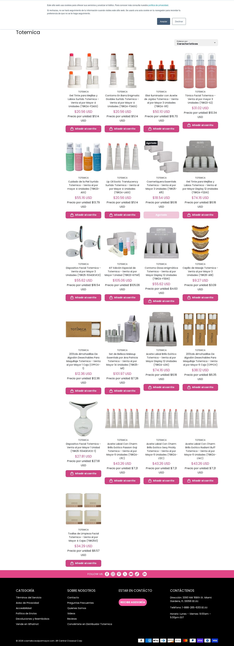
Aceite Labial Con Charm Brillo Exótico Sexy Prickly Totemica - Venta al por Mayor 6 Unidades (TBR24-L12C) (161, 451)
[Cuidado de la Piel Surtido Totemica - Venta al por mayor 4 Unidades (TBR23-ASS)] (83, 157)
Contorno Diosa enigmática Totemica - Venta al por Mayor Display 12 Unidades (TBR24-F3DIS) (161, 273)
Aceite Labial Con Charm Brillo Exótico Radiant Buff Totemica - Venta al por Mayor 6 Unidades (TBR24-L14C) (200, 451)
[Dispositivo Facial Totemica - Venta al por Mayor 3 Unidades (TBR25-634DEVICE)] (83, 243)
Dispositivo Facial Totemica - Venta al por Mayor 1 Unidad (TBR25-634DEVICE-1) (83, 447)
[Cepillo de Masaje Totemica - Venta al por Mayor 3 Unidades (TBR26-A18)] (200, 243)
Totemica (83, 91)
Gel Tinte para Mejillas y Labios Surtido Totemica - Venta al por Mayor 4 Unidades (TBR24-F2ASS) (83, 101)
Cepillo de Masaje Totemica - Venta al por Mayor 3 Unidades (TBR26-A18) (200, 271)
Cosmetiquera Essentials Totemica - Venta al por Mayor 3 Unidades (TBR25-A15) (161, 187)
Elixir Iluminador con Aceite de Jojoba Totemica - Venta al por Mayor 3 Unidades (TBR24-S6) (161, 101)
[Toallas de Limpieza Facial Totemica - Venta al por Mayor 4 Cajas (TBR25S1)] (83, 509)
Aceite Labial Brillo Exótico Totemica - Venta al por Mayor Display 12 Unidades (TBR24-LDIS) (161, 359)
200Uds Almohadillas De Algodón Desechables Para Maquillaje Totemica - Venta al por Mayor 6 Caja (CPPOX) (200, 359)
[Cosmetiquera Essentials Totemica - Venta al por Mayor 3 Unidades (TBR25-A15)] (161, 157)
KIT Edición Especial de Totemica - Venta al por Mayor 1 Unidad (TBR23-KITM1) (122, 271)
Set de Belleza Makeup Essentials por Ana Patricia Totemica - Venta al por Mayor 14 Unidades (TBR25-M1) (122, 361)
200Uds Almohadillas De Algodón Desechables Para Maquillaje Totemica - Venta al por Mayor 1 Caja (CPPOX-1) (83, 361)
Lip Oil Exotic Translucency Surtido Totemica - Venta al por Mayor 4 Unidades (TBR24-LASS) (122, 187)
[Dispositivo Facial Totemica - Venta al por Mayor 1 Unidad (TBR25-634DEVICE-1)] (83, 419)
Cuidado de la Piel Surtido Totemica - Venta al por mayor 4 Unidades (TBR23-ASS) (83, 187)
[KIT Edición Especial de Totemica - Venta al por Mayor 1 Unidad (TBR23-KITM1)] (122, 243)
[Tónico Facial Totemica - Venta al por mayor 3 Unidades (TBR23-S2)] (200, 70)
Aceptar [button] (163, 21)
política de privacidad (158, 5)
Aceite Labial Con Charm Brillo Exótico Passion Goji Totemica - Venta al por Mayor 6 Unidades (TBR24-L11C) (122, 451)
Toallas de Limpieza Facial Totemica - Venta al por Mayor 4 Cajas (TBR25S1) (83, 537)
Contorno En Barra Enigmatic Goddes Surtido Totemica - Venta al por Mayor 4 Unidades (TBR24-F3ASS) (122, 101)
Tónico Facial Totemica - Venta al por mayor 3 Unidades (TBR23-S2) (200, 99)
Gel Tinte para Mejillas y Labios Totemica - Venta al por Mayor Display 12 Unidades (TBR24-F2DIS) (200, 187)
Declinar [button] (179, 21)
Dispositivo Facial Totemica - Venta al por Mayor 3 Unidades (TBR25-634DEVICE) (83, 271)
